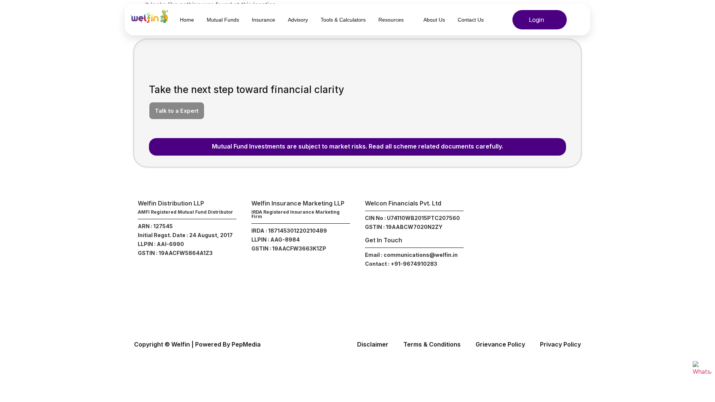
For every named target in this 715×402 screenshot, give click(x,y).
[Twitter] (528, 211)
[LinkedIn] (544, 211)
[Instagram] (494, 211)
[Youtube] (561, 211)
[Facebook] (511, 211)
